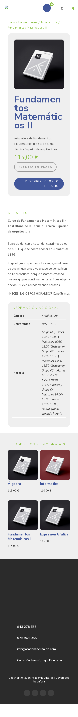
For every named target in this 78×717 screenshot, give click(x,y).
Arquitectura (49, 22)
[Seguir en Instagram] (51, 693)
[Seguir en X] (35, 693)
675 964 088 (27, 638)
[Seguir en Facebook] (27, 693)
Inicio (11, 22)
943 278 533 (27, 627)
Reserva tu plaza (35, 167)
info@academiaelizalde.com (36, 649)
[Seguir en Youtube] (43, 693)
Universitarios (27, 22)
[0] (47, 8)
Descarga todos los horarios (43, 183)
